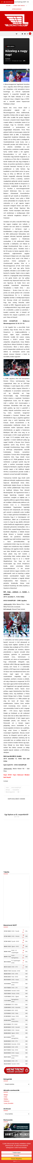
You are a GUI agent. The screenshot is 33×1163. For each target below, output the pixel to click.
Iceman (7, 59)
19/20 (7, 787)
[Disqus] (16, 844)
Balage (6, 1095)
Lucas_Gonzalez (8, 1103)
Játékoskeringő (16, 9)
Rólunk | (9, 5)
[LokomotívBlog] (16, 20)
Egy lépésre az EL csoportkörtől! (16, 814)
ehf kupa (8, 789)
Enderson (6, 1101)
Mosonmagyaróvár (10, 792)
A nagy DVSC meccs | (19, 5)
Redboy (6, 1099)
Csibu (5, 1097)
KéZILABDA (10, 46)
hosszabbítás (16, 789)
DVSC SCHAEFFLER (16, 787)
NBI (18, 792)
